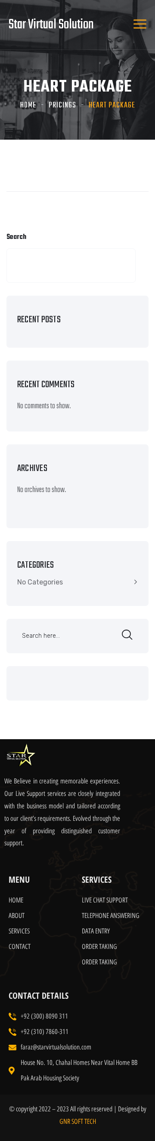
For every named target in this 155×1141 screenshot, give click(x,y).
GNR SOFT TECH (77, 1121)
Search (16, 237)
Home (28, 105)
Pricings (62, 105)
